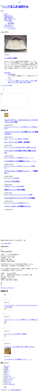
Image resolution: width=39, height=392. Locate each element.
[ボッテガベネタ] (9, 384)
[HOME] (14, 6)
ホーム (6, 13)
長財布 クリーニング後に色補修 (14, 190)
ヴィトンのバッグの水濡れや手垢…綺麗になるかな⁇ (19, 346)
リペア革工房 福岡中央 (14, 390)
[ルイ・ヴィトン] (9, 377)
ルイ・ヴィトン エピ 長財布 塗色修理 (17, 142)
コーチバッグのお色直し (12, 181)
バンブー (22, 80)
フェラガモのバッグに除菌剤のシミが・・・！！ (20, 161)
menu (2, 11)
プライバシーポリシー (7, 287)
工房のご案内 (8, 20)
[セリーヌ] (7, 382)
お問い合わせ (8, 25)
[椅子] (6, 367)
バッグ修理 (16, 80)
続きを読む (7, 72)
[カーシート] (8, 381)
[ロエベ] (7, 371)
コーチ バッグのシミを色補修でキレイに (17, 206)
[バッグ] (7, 366)
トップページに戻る (6, 85)
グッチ (10, 80)
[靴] (5, 372)
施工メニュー (8, 15)
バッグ (10, 79)
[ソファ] (7, 374)
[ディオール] (8, 379)
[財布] (6, 369)
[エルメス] (7, 376)
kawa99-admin (12, 74)
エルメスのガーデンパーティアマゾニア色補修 (19, 198)
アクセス (10, 22)
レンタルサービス (9, 27)
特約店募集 (11, 23)
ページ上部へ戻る (6, 243)
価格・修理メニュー (10, 18)
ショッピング (12, 28)
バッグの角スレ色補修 (10, 58)
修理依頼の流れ (8, 17)
